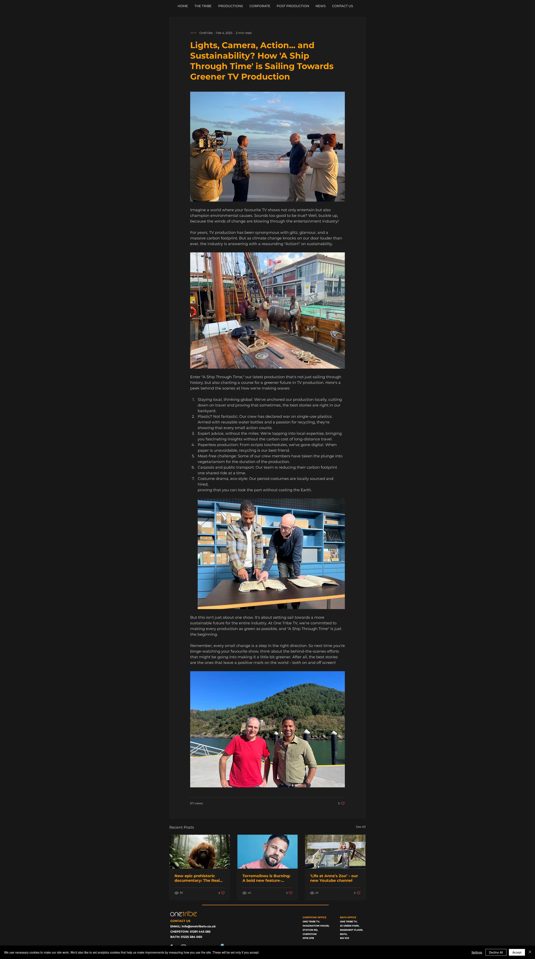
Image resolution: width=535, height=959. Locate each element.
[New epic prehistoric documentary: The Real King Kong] (199, 852)
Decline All (496, 952)
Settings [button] (476, 952)
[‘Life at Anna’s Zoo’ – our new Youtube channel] (335, 852)
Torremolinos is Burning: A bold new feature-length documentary (266, 878)
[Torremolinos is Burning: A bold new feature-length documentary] (267, 852)
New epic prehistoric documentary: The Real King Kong (197, 878)
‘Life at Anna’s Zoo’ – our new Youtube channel (334, 878)
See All (361, 827)
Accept (516, 952)
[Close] (529, 952)
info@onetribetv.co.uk (199, 926)
